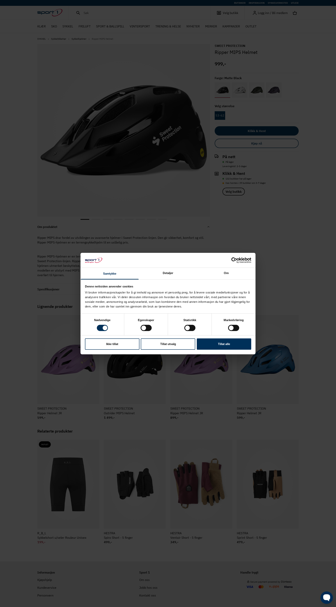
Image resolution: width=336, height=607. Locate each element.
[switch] (146, 328)
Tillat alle (224, 344)
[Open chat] (326, 597)
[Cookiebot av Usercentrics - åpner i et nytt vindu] (234, 260)
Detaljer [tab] (168, 273)
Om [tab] (226, 273)
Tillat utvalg (168, 344)
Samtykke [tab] (109, 273)
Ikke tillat (112, 344)
